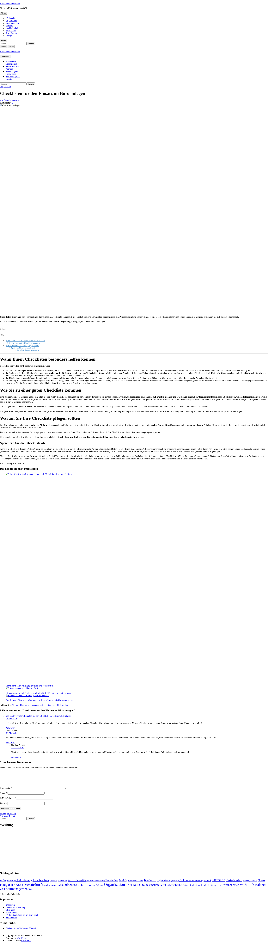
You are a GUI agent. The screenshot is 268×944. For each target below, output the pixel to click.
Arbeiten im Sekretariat (10, 3)
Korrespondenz (12, 23)
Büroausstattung (136, 880)
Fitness (261, 880)
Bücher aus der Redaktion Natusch (21, 928)
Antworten (10, 728)
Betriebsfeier (111, 880)
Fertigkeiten (50, 705)
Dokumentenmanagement (31, 705)
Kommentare (11, 917)
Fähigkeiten (7, 885)
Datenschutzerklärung (15, 907)
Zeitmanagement (17, 889)
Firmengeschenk (250, 880)
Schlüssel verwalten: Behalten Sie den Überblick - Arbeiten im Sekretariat (38, 716)
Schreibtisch (174, 884)
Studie (192, 884)
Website (3, 803)
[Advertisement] (84, 849)
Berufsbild (91, 880)
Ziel (31, 889)
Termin (204, 885)
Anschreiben (41, 880)
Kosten (84, 885)
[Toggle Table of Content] (2, 336)
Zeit (2, 889)
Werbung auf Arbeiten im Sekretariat (22, 915)
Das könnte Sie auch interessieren (28, 350)
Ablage (15, 705)
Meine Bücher (12, 912)
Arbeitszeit (62, 880)
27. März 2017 (12, 733)
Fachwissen (11, 30)
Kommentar (6, 788)
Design (9, 35)
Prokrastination (150, 884)
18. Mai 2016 (11, 718)
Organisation (11, 20)
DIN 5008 (175, 880)
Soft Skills (184, 885)
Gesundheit (65, 885)
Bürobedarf (150, 880)
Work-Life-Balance (253, 885)
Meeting (92, 885)
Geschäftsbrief (32, 885)
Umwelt (220, 885)
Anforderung (24, 880)
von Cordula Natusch (9, 100)
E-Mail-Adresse (8, 798)
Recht (162, 884)
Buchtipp (124, 880)
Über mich (10, 910)
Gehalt (18, 885)
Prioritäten (133, 885)
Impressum (10, 905)
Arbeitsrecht (53, 880)
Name (3, 793)
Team (198, 885)
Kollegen (77, 885)
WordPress (21, 938)
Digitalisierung (164, 880)
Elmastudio (26, 940)
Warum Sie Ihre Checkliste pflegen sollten (22, 345)
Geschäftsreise (49, 885)
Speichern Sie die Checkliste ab (23, 348)
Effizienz (218, 880)
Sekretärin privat (13, 33)
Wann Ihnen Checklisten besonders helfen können (25, 340)
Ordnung (99, 885)
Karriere (9, 25)
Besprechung (100, 881)
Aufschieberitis (77, 880)
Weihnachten (11, 18)
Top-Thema (212, 885)
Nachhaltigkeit (12, 28)
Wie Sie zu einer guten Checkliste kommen (23, 343)
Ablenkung (12, 881)
